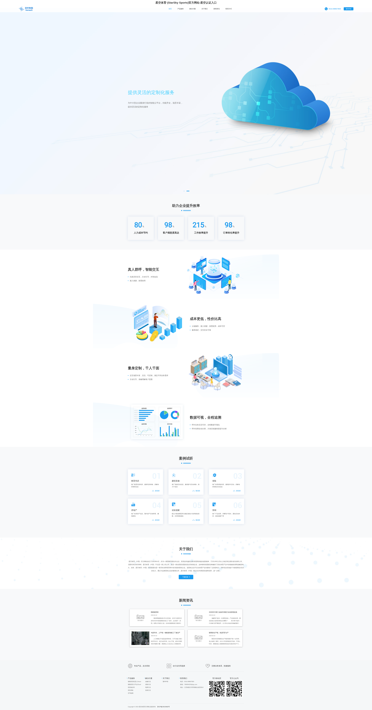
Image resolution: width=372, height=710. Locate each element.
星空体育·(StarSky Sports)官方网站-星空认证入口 (186, 2)
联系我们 (183, 678)
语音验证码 (131, 687)
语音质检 (130, 690)
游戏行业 (148, 690)
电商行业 (148, 687)
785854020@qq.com (190, 684)
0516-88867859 (335, 9)
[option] (186, 101)
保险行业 (148, 684)
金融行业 (148, 681)
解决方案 (148, 678)
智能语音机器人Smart (134, 681)
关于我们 (166, 678)
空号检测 (130, 693)
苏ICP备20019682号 (163, 706)
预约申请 (348, 9)
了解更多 (185, 577)
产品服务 (131, 678)
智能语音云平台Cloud (134, 684)
